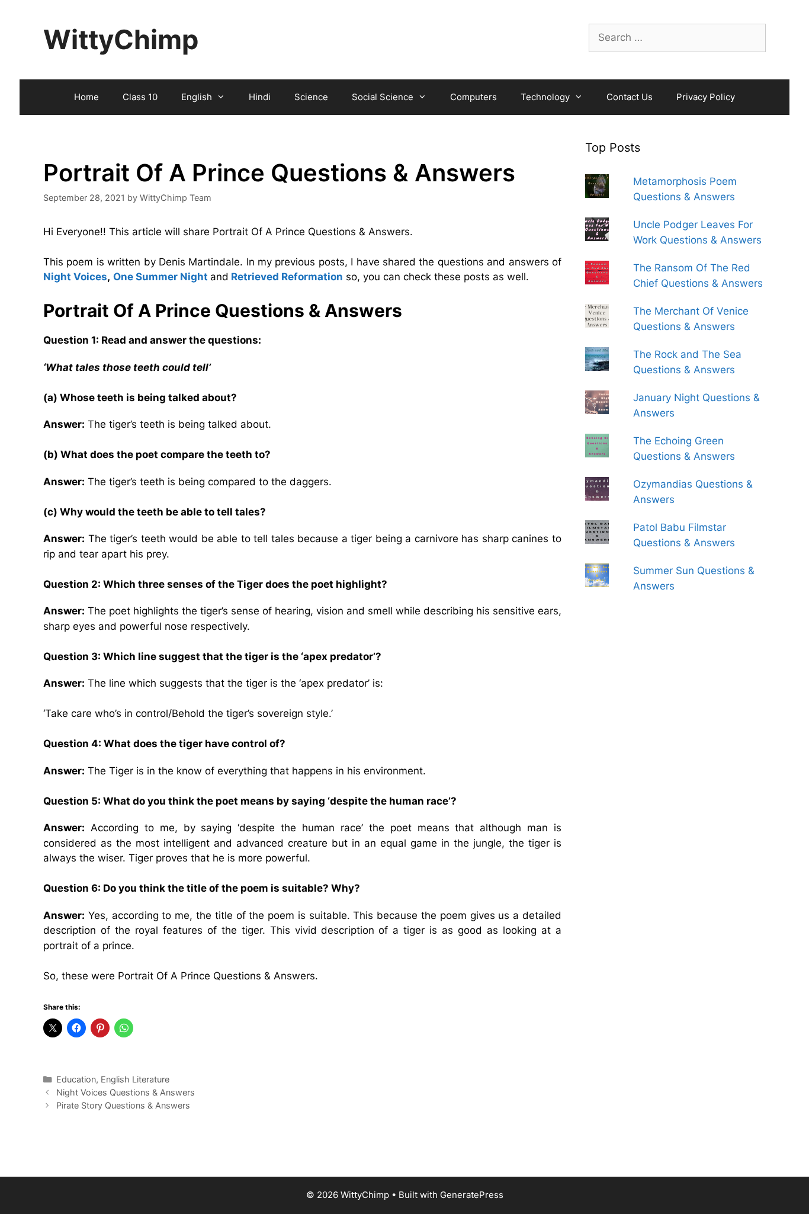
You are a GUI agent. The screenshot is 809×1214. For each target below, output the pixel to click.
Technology (545, 96)
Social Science (382, 96)
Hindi (260, 96)
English (196, 96)
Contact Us (629, 96)
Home (86, 96)
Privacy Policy (705, 96)
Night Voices (75, 277)
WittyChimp (120, 39)
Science (311, 96)
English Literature (135, 1079)
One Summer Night (160, 277)
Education (76, 1079)
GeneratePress (471, 1194)
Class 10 (140, 96)
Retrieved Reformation (287, 277)
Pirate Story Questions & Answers (123, 1105)
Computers (473, 96)
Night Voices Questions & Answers (125, 1092)
